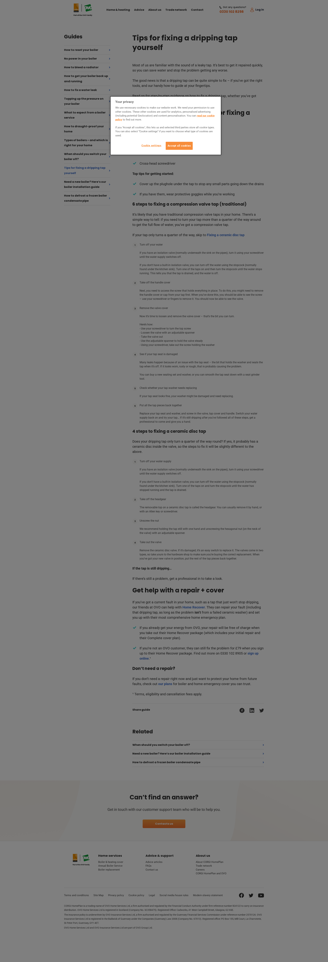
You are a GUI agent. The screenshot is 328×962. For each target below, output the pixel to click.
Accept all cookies (179, 145)
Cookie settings (151, 145)
